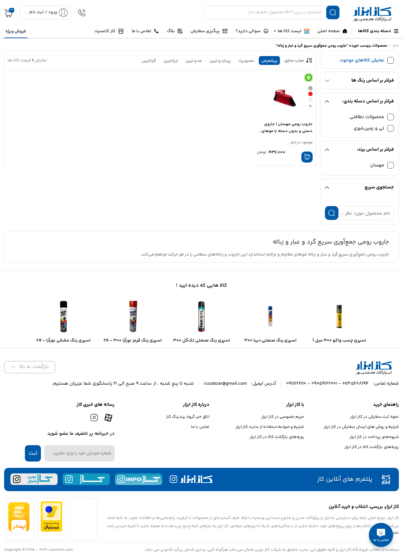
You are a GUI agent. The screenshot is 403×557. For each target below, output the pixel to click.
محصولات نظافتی (366, 117)
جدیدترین (193, 61)
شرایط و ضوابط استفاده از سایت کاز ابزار (270, 427)
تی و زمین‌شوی (369, 128)
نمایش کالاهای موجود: (361, 60)
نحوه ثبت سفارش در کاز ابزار (374, 417)
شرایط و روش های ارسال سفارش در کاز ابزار (361, 427)
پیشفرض (269, 61)
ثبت (33, 453)
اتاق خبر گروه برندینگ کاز (187, 417)
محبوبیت (246, 61)
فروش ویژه (15, 31)
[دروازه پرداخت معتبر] (51, 531)
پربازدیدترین (220, 61)
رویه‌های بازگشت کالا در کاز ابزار (371, 447)
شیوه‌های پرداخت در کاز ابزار (374, 437)
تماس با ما (200, 427)
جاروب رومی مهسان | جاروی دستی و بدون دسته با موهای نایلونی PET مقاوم (287, 131)
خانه (396, 46)
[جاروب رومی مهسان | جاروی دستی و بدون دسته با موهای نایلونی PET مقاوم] (285, 95)
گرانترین (149, 61)
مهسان (377, 165)
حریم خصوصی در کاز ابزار (282, 417)
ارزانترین (170, 61)
